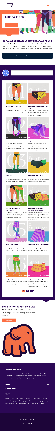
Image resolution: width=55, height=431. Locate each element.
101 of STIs (9, 175)
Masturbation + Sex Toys (13, 106)
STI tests (36, 403)
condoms (45, 398)
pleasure (27, 400)
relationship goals (10, 403)
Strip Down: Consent (34, 141)
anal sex (7, 398)
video (42, 403)
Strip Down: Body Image (36, 279)
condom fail (28, 398)
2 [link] (27, 290)
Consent (8, 141)
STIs (32, 403)
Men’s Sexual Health (12, 244)
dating (7, 400)
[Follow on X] (26, 423)
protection (45, 400)
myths (12, 400)
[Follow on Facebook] (23, 423)
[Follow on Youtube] (32, 423)
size (28, 403)
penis (22, 400)
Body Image (9, 279)
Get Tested (11, 25)
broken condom (15, 398)
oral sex (17, 400)
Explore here (9, 320)
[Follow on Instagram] (29, 423)
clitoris (21, 398)
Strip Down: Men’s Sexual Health (38, 244)
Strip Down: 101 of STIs (35, 175)
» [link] (31, 290)
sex (16, 403)
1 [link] (23, 290)
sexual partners (22, 403)
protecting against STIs (35, 400)
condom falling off (37, 398)
